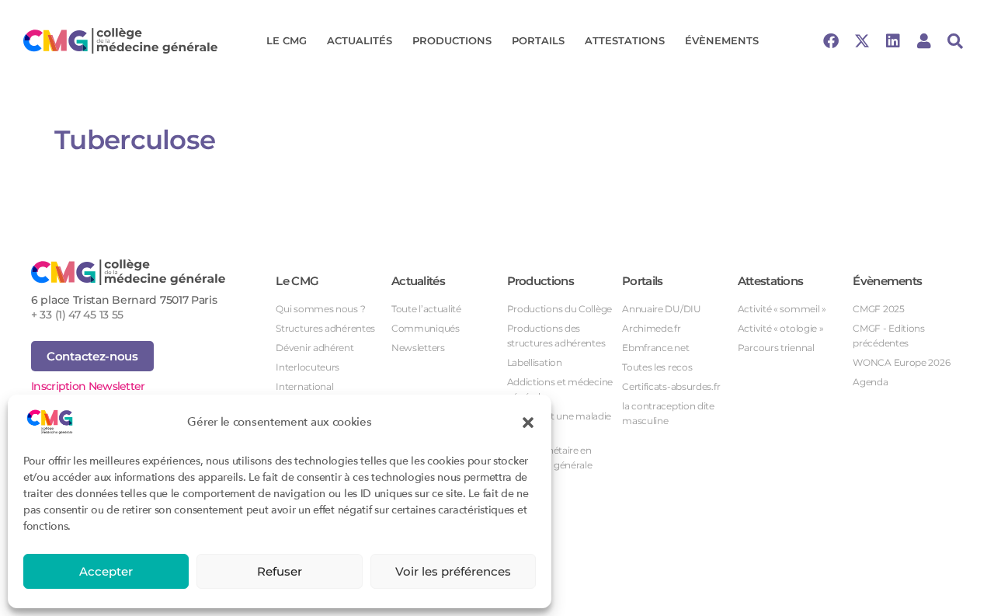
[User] (924, 41)
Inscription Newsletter (88, 386)
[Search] (955, 41)
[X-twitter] (862, 41)
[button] (528, 422)
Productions (452, 40)
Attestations (625, 40)
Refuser (279, 571)
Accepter (106, 571)
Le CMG (286, 40)
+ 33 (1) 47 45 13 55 (77, 315)
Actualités (359, 40)
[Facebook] (830, 41)
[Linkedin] (893, 41)
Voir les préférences (453, 571)
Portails (538, 40)
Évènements (722, 40)
